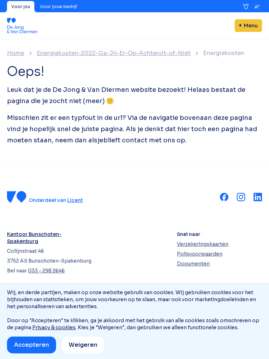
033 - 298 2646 (46, 270)
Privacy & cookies (54, 327)
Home (15, 53)
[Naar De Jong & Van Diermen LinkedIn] (258, 197)
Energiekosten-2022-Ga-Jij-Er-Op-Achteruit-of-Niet (114, 53)
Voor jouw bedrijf (58, 6)
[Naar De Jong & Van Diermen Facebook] (224, 197)
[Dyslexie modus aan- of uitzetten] (246, 7)
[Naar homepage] (22, 25)
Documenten (193, 263)
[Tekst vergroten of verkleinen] (257, 7)
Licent (75, 200)
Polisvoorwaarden (199, 254)
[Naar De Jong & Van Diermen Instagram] (241, 197)
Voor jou (20, 6)
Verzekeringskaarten (202, 244)
